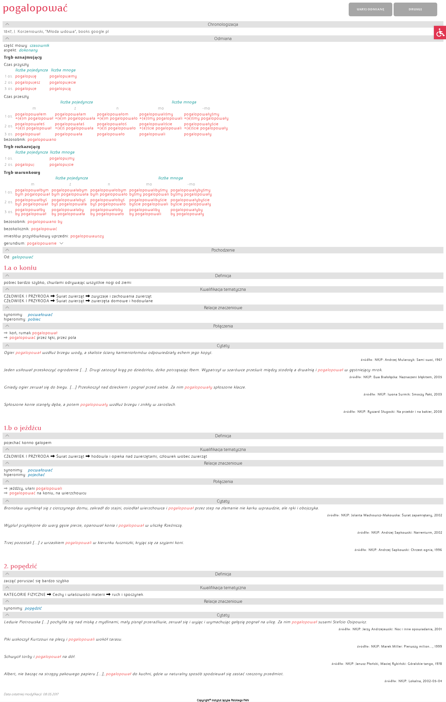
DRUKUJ (415, 9)
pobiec (34, 319)
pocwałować (40, 314)
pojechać (36, 474)
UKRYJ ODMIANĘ (370, 9)
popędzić (33, 608)
